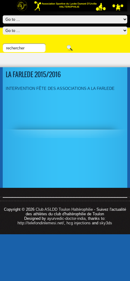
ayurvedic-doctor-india (66, 218)
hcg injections (79, 223)
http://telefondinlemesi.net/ (41, 223)
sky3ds (105, 223)
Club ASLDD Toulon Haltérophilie (64, 209)
